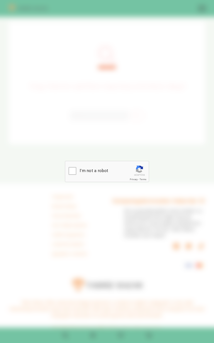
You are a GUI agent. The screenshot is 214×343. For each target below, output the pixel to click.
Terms (143, 179)
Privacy (134, 179)
